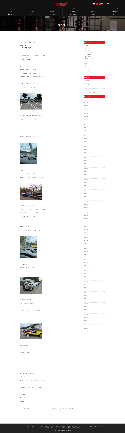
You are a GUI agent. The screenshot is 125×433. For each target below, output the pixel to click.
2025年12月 (86, 121)
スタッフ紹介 (81, 426)
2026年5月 (86, 108)
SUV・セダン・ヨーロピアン (90, 73)
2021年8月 (86, 265)
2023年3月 (86, 212)
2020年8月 (86, 298)
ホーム (22, 426)
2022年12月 (86, 221)
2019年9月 (86, 328)
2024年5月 (86, 174)
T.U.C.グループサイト (76, 427)
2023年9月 (86, 196)
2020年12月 (86, 287)
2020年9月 (86, 295)
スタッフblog (63, 427)
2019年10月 (86, 325)
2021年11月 (86, 257)
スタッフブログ (20, 32)
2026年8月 (86, 99)
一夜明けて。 (86, 87)
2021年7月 (86, 268)
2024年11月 (86, 157)
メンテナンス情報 (89, 58)
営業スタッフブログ (29, 32)
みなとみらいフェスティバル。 (90, 92)
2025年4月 (86, 144)
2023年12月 (86, 188)
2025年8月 (86, 133)
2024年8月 (86, 166)
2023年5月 (86, 207)
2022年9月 (86, 229)
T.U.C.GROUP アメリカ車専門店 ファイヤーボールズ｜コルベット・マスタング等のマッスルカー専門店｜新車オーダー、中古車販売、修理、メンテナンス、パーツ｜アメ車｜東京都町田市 (62, 3)
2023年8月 (86, 199)
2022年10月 (86, 226)
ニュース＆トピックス (88, 45)
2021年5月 (86, 273)
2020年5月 (86, 306)
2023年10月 (86, 193)
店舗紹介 (95, 426)
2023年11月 (86, 190)
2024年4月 (86, 177)
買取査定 (57, 426)
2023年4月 (86, 210)
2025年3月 (86, 146)
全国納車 (52, 426)
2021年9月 (86, 262)
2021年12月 (86, 254)
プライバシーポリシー (54, 427)
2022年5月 (86, 240)
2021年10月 (86, 259)
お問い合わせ (74, 426)
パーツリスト (41, 426)
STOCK (94, 5)
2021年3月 (86, 279)
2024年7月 (86, 168)
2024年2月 (86, 182)
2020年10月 (86, 292)
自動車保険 (63, 426)
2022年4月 (86, 243)
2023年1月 (86, 218)
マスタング (87, 71)
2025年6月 (86, 138)
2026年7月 (86, 102)
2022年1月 (86, 251)
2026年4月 (86, 110)
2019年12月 (86, 320)
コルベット (87, 65)
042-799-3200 (105, 4)
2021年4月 (86, 276)
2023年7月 (86, 201)
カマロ (86, 67)
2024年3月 (86, 179)
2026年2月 (86, 116)
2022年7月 (86, 234)
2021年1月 (86, 284)
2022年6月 (86, 237)
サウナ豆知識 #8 (87, 80)
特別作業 (68, 426)
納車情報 (85, 63)
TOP (14, 32)
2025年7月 (86, 135)
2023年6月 (86, 204)
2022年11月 (86, 223)
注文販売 (46, 426)
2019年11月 (86, 323)
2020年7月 (86, 301)
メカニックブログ (88, 52)
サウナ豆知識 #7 (87, 89)
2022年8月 (86, 232)
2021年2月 (86, 281)
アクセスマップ (101, 426)
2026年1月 (86, 119)
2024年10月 (86, 160)
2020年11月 (86, 290)
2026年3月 (86, 113)
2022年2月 (86, 248)
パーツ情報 (88, 56)
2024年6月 (86, 171)
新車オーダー (34, 426)
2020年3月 (86, 312)
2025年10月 (86, 127)
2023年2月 (86, 215)
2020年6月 (86, 303)
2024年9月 (86, 163)
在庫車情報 (28, 426)
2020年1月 (86, 317)
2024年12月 (86, 155)
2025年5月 (86, 141)
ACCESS (97, 5)
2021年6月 (86, 270)
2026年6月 (86, 105)
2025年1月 (86, 152)
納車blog (68, 427)
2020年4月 (86, 309)
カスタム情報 (89, 54)
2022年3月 (86, 245)
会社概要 (47, 427)
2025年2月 (86, 149)
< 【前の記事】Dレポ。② (27, 408)
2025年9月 (86, 130)
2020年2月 (86, 314)
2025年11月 (86, 124)
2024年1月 (86, 185)
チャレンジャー (88, 69)
